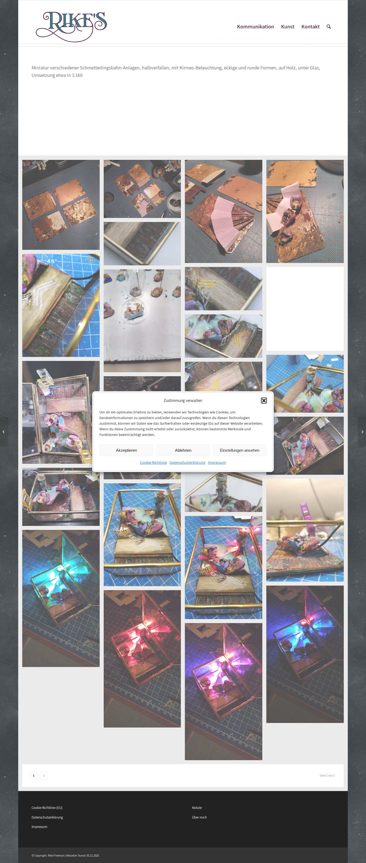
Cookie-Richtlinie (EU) (47, 807)
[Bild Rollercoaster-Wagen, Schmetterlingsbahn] (307, 311)
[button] (264, 400)
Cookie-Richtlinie (153, 462)
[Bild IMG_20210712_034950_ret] (63, 499)
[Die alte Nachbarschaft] (4, 431)
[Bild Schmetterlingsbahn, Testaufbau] (307, 532)
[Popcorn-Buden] (362, 431)
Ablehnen (183, 450)
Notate (197, 807)
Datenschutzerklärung (187, 462)
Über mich (199, 817)
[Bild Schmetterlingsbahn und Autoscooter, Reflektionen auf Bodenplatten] (63, 207)
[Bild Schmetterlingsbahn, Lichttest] (225, 569)
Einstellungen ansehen (239, 450)
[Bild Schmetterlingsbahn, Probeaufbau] (307, 213)
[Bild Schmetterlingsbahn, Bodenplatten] (144, 191)
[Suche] (328, 26)
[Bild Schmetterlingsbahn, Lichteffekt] (63, 600)
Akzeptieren (126, 450)
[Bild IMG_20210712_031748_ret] (307, 448)
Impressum (217, 462)
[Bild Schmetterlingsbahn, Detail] (144, 245)
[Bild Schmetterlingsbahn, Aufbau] (63, 414)
